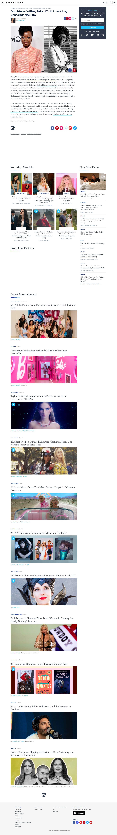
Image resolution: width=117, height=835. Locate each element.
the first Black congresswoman (47, 85)
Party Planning (15, 301)
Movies (23, 134)
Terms (91, 23)
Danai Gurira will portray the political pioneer (41, 80)
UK (54, 809)
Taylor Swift (15, 392)
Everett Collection (26, 522)
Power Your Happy (38, 809)
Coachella (14, 346)
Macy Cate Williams (18, 564)
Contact (17, 820)
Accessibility (18, 811)
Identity (13, 702)
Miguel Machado (17, 786)
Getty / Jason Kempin (28, 430)
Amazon (26, 695)
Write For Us (18, 809)
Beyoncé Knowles (16, 614)
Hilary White (16, 607)
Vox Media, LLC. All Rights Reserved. (61, 830)
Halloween (14, 437)
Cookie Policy (18, 826)
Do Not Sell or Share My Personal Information (23, 823)
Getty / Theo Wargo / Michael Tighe (26, 121)
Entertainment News (34, 134)
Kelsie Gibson (16, 430)
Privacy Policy (96, 23)
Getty (25, 476)
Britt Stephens (17, 476)
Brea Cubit (21, 20)
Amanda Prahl (16, 695)
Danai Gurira (15, 134)
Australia (55, 811)
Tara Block (15, 522)
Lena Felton (16, 339)
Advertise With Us (19, 813)
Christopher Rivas (18, 741)
